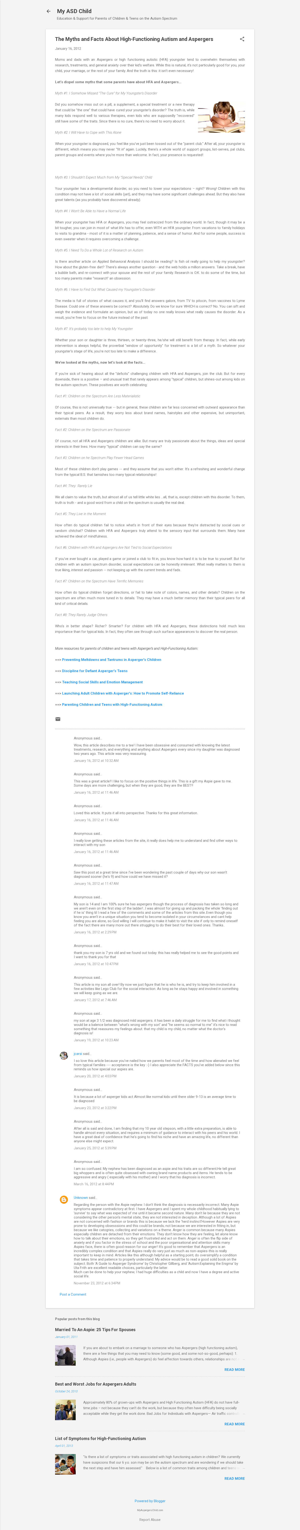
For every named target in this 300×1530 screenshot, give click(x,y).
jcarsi (78, 1054)
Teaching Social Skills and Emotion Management (102, 682)
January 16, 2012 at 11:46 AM (96, 792)
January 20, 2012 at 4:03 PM (95, 1076)
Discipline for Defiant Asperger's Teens (95, 671)
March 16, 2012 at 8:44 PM (94, 1184)
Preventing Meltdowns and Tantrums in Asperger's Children (111, 660)
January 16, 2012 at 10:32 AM (96, 761)
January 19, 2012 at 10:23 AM (96, 1040)
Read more (235, 1370)
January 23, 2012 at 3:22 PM (95, 1108)
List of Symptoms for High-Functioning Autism (100, 1438)
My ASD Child (74, 11)
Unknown (81, 1198)
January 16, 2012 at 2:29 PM (95, 932)
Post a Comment (73, 1294)
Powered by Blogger (150, 1501)
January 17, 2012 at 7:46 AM (95, 1000)
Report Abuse (150, 1520)
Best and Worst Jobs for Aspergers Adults (95, 1384)
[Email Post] (58, 721)
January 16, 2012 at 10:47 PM (96, 964)
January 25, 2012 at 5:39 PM (95, 1148)
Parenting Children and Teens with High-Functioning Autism (112, 704)
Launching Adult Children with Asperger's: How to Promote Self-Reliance (123, 693)
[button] (242, 39)
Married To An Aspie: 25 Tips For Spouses (95, 1329)
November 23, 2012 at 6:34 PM (97, 1283)
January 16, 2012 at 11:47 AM (96, 883)
